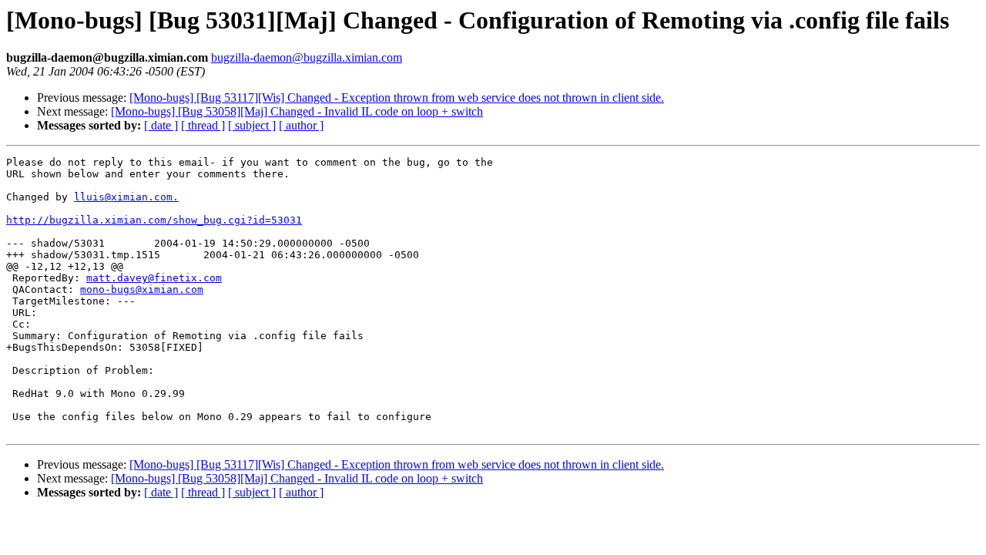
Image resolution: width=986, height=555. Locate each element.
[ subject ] (252, 125)
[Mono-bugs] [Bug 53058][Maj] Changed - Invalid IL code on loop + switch (297, 111)
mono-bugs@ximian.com (141, 289)
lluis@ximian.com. (126, 197)
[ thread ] (203, 125)
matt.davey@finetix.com (154, 278)
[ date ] (161, 125)
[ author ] (301, 125)
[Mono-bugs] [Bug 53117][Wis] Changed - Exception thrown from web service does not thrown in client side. (396, 97)
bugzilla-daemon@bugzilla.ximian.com (306, 57)
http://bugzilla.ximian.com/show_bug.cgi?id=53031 (154, 220)
